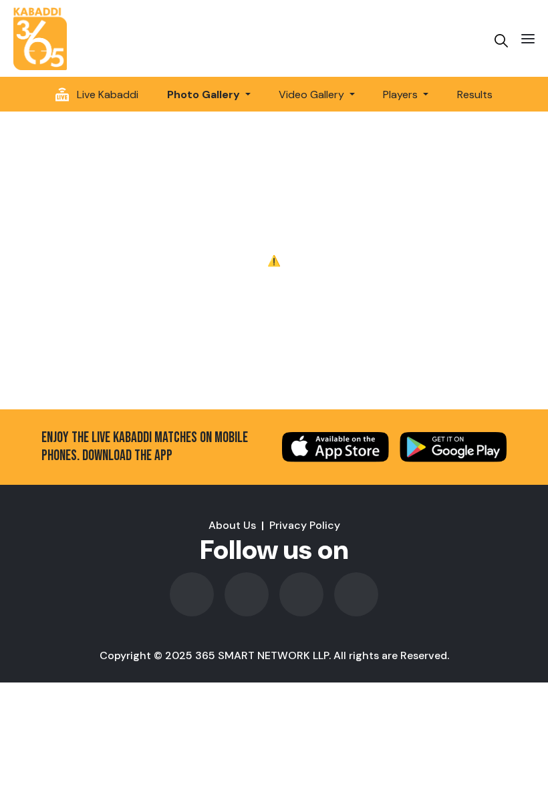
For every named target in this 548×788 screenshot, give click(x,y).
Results (475, 94)
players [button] (401, 94)
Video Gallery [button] (313, 94)
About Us (232, 525)
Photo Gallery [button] (205, 94)
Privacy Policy (304, 525)
